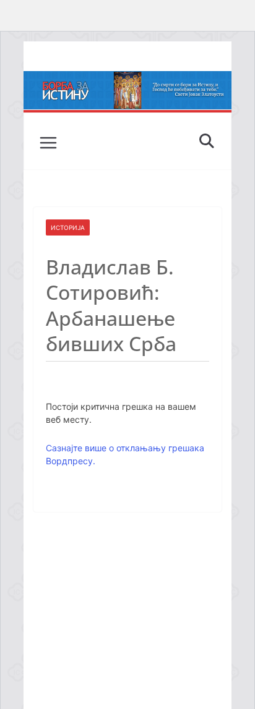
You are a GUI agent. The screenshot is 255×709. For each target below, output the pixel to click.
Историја (68, 227)
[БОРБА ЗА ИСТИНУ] (127, 80)
